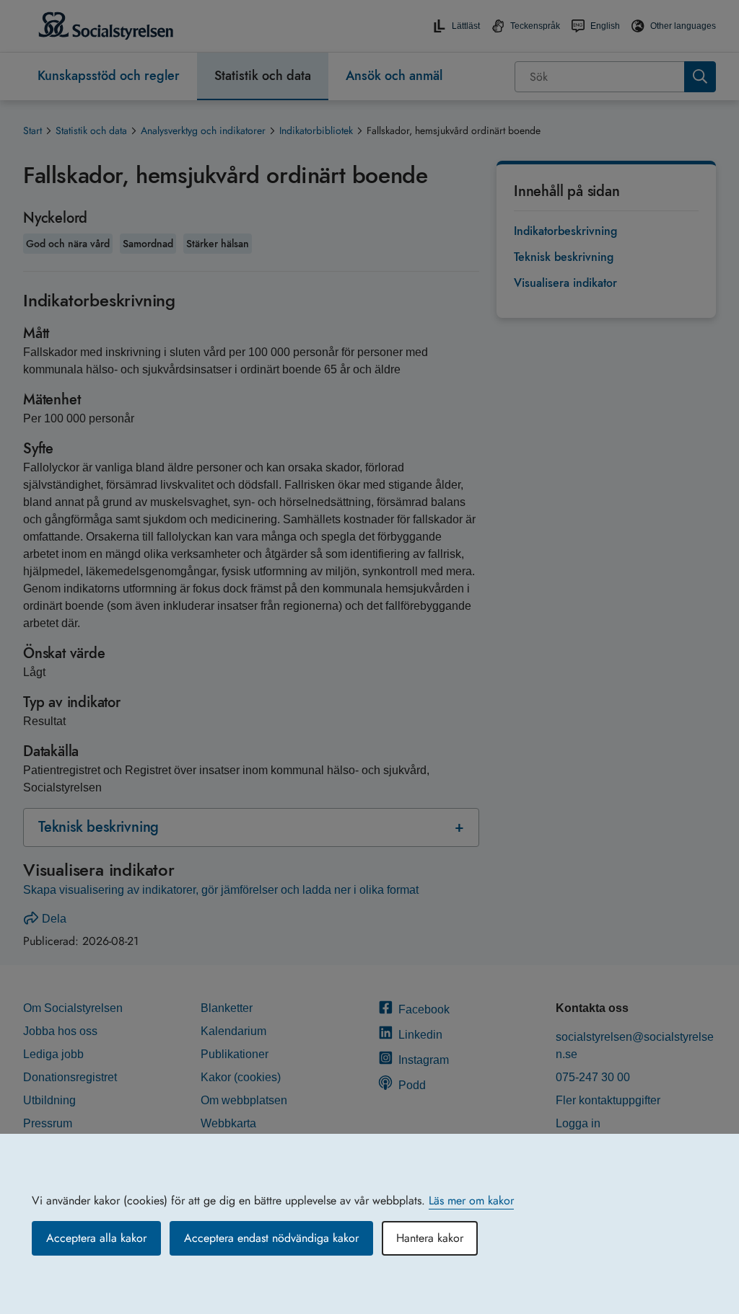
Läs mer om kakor (471, 1200)
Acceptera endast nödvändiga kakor (271, 1238)
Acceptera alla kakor (96, 1238)
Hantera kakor (429, 1238)
